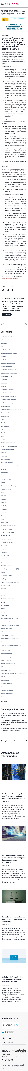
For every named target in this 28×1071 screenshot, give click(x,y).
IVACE (3, 559)
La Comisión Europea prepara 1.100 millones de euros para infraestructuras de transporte (14, 723)
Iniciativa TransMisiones (7, 542)
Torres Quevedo (5, 687)
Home (2, 10)
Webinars (3, 696)
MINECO (3, 588)
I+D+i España (4, 522)
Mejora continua (5, 585)
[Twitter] (6, 1060)
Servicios (6, 1038)
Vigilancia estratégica (7, 690)
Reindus (3, 667)
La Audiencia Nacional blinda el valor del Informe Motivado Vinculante (14, 919)
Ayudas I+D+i (4, 383)
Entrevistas (4, 496)
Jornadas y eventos (6, 565)
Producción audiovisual (7, 635)
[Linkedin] (9, 1060)
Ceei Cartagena (5, 423)
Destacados (4, 469)
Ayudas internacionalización (8, 396)
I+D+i (2, 519)
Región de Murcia (6, 660)
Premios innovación (6, 628)
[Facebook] (3, 1060)
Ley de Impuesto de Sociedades (10, 582)
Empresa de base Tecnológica (9, 486)
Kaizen (3, 572)
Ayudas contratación (6, 366)
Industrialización (5, 535)
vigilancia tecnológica (7, 693)
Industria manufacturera (7, 532)
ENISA (3, 492)
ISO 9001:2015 (5, 555)
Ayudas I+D (4, 379)
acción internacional (6, 336)
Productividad (4, 642)
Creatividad (4, 452)
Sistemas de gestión (6, 683)
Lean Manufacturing (6, 575)
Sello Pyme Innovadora (7, 677)
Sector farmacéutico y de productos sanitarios (13, 673)
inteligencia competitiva (7, 549)
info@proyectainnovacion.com (10, 278)
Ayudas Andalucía (6, 356)
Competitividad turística (7, 449)
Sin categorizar (5, 680)
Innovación (4, 545)
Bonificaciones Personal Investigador (11, 409)
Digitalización (4, 472)
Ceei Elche (4, 429)
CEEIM (3, 439)
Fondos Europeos (6, 506)
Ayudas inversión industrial (8, 399)
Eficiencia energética (6, 479)
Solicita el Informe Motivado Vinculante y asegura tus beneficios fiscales (13, 979)
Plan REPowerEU (6, 622)
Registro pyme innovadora (8, 663)
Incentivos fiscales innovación (9, 525)
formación (3, 512)
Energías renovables (6, 489)
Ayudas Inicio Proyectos (7, 389)
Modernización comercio (7, 598)
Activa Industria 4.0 (6, 340)
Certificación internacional (8, 442)
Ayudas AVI (4, 359)
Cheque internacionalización (9, 446)
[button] (3, 290)
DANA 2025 (4, 456)
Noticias (3, 608)
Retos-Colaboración (6, 670)
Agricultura (4, 343)
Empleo (3, 482)
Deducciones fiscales (7, 462)
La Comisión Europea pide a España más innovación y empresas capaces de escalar (14, 715)
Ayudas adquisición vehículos (9, 353)
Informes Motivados (6, 539)
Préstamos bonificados (7, 632)
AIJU (2, 346)
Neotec (3, 602)
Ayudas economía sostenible (9, 373)
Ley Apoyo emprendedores (8, 579)
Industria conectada (6, 529)
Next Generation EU (6, 605)
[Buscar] (25, 323)
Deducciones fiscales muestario (9, 466)
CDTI (2, 419)
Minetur (3, 592)
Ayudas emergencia (6, 376)
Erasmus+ (3, 499)
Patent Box (4, 615)
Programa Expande (6, 650)
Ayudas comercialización (8, 363)
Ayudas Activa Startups (7, 350)
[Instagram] (12, 1060)
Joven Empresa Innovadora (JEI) (10, 569)
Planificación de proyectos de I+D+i (10, 625)
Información (8, 1042)
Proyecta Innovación (6, 653)
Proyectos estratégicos (7, 657)
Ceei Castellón (5, 426)
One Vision (4, 612)
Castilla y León (5, 416)
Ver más (4, 701)
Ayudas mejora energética (8, 403)
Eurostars (3, 502)
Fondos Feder (5, 509)
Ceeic (2, 436)
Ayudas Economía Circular (8, 369)
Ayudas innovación (6, 393)
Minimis (3, 595)
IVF (2, 562)
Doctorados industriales (7, 476)
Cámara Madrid (5, 413)
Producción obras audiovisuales (10, 638)
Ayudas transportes (6, 406)
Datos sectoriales (5, 459)
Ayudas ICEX (4, 386)
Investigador (4, 552)
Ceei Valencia (5, 432)
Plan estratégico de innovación (9, 618)
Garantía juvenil (5, 515)
